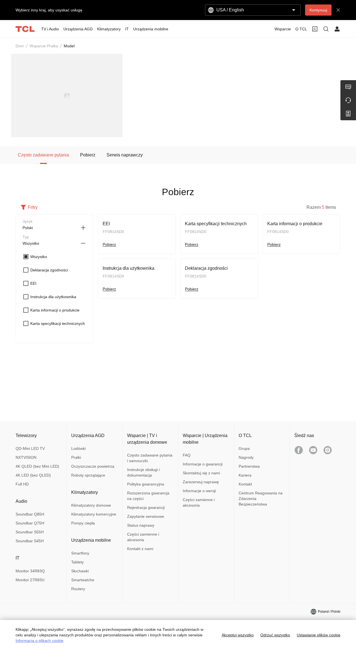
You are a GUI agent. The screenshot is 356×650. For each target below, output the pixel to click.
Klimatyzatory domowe (91, 505)
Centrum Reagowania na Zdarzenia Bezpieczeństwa (261, 498)
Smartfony (80, 553)
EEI (106, 223)
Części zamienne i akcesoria (143, 537)
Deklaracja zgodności (206, 268)
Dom (20, 46)
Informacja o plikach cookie (39, 640)
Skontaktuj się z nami (201, 473)
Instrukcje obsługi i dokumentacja (143, 472)
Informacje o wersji (199, 491)
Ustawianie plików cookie (318, 635)
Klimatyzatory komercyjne (93, 514)
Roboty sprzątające (88, 475)
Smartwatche (82, 580)
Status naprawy (140, 525)
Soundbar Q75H (30, 523)
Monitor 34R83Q (30, 571)
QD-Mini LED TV (30, 448)
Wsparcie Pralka (43, 46)
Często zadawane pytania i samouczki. (149, 458)
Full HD (22, 484)
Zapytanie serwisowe (145, 516)
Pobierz (109, 244)
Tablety (77, 562)
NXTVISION (26, 457)
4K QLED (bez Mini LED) (37, 466)
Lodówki (78, 448)
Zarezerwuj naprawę (201, 482)
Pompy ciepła (83, 523)
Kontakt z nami (140, 548)
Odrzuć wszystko (275, 635)
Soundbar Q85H (30, 514)
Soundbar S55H (30, 532)
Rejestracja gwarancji (146, 507)
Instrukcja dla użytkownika (128, 268)
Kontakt (245, 484)
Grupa (244, 448)
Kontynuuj (318, 10)
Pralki (76, 457)
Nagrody (246, 457)
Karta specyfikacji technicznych (216, 223)
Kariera (245, 475)
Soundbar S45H (30, 541)
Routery (78, 589)
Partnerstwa (249, 466)
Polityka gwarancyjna (145, 484)
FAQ (187, 455)
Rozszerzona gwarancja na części (148, 496)
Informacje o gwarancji (202, 464)
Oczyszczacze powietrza (92, 466)
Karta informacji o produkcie (294, 223)
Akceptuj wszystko (238, 635)
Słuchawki (80, 571)
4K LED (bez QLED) (33, 475)
